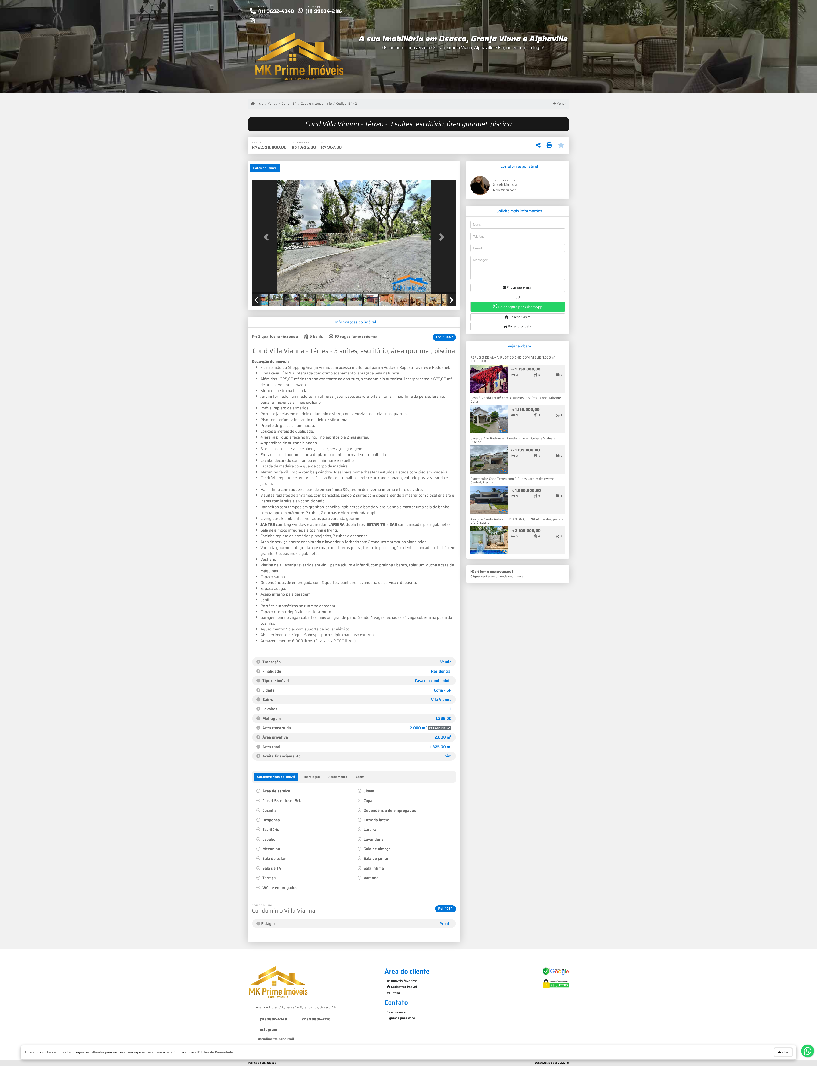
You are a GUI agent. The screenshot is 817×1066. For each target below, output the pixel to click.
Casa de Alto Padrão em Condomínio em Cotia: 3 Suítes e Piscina (512, 440)
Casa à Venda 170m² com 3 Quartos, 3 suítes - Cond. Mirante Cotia (515, 399)
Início (259, 103)
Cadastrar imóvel (403, 986)
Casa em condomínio (316, 103)
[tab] (265, 168)
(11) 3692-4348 (276, 11)
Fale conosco (396, 1012)
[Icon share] (252, 20)
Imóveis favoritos (404, 980)
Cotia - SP (289, 103)
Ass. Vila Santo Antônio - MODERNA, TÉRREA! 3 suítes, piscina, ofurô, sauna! (517, 521)
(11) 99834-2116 (323, 11)
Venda (272, 103)
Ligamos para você (401, 1018)
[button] (267, 237)
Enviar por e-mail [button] (519, 287)
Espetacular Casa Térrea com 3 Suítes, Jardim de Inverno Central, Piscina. (512, 480)
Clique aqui (478, 576)
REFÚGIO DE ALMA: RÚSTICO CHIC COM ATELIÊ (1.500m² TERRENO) (512, 359)
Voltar (561, 103)
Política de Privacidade (215, 1052)
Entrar (395, 993)
